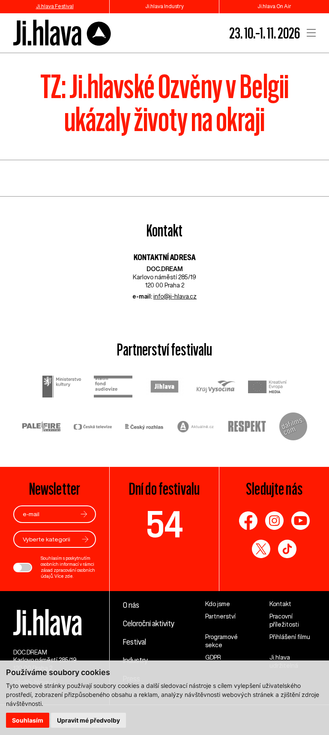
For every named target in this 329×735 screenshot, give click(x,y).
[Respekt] (247, 427)
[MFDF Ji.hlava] (62, 33)
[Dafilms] (293, 427)
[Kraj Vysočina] (216, 387)
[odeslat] (84, 514)
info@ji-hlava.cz (175, 296)
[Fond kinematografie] (113, 387)
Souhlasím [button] (27, 720)
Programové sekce (221, 641)
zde (69, 576)
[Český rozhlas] (144, 428)
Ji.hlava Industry (164, 6)
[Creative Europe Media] (267, 387)
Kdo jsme (217, 604)
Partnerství (220, 616)
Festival (134, 641)
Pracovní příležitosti (284, 620)
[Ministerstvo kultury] (61, 388)
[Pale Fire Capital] (41, 427)
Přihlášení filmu (289, 637)
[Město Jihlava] (164, 387)
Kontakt (280, 604)
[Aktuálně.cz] (195, 427)
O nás (131, 605)
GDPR (213, 657)
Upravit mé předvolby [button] (88, 720)
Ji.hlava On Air (274, 6)
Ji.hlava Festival (55, 6)
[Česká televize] (93, 428)
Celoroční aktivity (148, 623)
